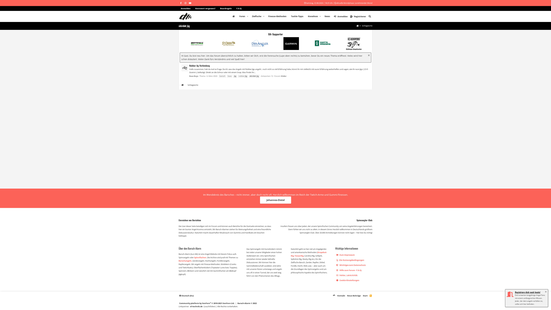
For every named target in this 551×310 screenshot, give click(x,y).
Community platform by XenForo (206, 303)
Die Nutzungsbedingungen (351, 260)
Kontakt (341, 295)
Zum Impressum (347, 255)
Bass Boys (193, 76)
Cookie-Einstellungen (349, 280)
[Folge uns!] (181, 3)
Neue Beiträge (354, 295)
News (327, 16)
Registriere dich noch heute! (527, 292)
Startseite (233, 16)
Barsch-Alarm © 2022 (247, 303)
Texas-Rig (299, 255)
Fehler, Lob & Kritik (348, 275)
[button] (248, 16)
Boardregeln (226, 8)
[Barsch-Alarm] (334, 296)
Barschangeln (185, 260)
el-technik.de (196, 306)
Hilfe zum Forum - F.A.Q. (350, 270)
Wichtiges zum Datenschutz (352, 265)
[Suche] (369, 16)
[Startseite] (357, 25)
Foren (242, 16)
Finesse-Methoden (277, 16)
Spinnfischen (200, 257)
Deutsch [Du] (187, 295)
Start (365, 295)
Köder (284, 76)
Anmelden (186, 8)
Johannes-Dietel (275, 200)
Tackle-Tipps (297, 16)
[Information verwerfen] (368, 55)
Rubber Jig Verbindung (199, 65)
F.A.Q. (239, 8)
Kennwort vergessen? (205, 8)
